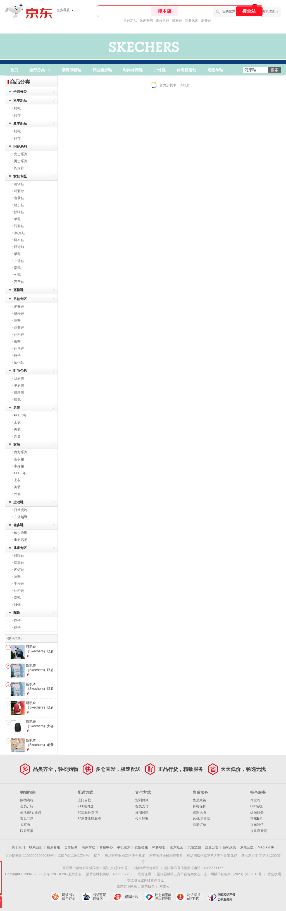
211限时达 (86, 806)
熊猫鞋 (19, 212)
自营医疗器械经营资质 (166, 856)
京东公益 (247, 847)
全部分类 (37, 70)
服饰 (17, 115)
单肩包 (19, 385)
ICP (97, 856)
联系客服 (27, 831)
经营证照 (144, 874)
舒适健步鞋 (102, 70)
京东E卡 (256, 819)
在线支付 (142, 806)
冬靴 (17, 275)
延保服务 (257, 812)
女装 (16, 444)
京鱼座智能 (258, 831)
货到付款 (142, 800)
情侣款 (19, 362)
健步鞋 (19, 205)
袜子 (17, 627)
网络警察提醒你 (96, 896)
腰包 (17, 399)
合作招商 (71, 847)
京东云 (164, 886)
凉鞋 (17, 321)
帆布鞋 (177, 21)
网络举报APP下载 (190, 896)
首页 (14, 70)
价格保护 (199, 806)
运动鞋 (19, 348)
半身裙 (19, 466)
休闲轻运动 (186, 70)
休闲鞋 (19, 335)
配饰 (16, 613)
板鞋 (17, 254)
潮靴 (17, 268)
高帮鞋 (19, 282)
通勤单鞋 (215, 70)
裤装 (17, 429)
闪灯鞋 (19, 570)
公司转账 (142, 819)
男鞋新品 (130, 21)
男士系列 (20, 161)
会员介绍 (27, 806)
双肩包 (19, 378)
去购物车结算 (265, 11)
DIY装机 (256, 806)
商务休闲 (191, 21)
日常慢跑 (20, 510)
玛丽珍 (19, 191)
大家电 (25, 825)
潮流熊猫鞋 (71, 70)
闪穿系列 (20, 146)
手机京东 (123, 847)
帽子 (17, 621)
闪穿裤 (19, 168)
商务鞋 (19, 328)
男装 (16, 407)
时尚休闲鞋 (133, 70)
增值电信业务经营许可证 (145, 880)
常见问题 (27, 819)
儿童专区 (20, 548)
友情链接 (141, 847)
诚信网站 (127, 896)
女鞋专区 (20, 176)
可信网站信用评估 (65, 896)
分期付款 (142, 812)
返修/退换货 (201, 819)
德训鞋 (19, 184)
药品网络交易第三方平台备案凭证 (212, 856)
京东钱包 (147, 886)
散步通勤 (20, 533)
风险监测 (194, 847)
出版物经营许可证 (146, 868)
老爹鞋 (206, 21)
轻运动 (19, 247)
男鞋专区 (20, 299)
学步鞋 (19, 584)
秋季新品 (20, 100)
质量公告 (211, 847)
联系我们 (35, 847)
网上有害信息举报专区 (158, 896)
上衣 (17, 422)
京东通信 (257, 825)
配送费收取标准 (89, 819)
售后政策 (199, 800)
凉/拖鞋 (19, 233)
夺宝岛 (255, 800)
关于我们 (18, 847)
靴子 (17, 355)
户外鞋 (160, 70)
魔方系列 (20, 452)
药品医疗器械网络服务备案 (125, 856)
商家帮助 (88, 847)
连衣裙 (19, 459)
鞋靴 (17, 108)
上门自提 (84, 800)
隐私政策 (229, 847)
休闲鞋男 (146, 21)
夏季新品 (20, 123)
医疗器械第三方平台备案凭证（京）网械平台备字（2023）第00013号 (209, 874)
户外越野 (20, 517)
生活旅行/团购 (30, 812)
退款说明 (199, 812)
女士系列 (20, 154)
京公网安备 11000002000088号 (29, 856)
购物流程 (27, 800)
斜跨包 (19, 392)
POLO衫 (20, 415)
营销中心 (106, 847)
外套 (17, 436)
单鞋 (17, 219)
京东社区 (176, 847)
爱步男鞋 (162, 21)
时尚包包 (20, 371)
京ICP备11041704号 (73, 856)
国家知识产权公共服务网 (221, 896)
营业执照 (274, 874)
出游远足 (20, 540)
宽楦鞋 (18, 290)
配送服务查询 (88, 812)
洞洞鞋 (19, 226)
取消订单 (199, 825)
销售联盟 (159, 847)
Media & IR (266, 847)
